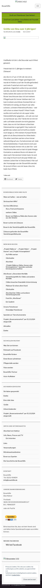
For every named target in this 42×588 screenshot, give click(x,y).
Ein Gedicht (10, 302)
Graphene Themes (19, 585)
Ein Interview (11, 438)
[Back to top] (37, 583)
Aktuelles (7, 326)
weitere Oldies (11, 212)
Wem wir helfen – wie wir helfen (15, 197)
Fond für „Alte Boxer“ (13, 298)
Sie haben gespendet (11, 391)
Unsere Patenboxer (11, 307)
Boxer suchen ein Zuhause (13, 223)
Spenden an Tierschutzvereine (15, 315)
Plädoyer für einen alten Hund (17, 286)
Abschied (9, 262)
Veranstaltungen (10, 448)
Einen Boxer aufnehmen (12, 359)
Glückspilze (10, 258)
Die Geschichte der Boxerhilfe (14, 461)
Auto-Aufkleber (9, 376)
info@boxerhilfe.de (10, 480)
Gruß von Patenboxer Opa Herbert (22, 15)
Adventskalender (10, 409)
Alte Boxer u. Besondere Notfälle (16, 274)
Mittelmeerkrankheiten (12, 452)
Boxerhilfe (6, 6)
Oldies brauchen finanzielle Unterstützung (21, 282)
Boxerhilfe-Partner (10, 372)
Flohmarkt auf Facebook (12, 350)
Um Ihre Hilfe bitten (11, 206)
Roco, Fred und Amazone (15, 209)
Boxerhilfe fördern (10, 354)
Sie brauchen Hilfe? (10, 201)
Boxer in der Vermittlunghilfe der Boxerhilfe (19, 227)
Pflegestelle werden (11, 363)
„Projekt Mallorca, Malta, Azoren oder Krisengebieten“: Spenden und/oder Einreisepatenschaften (19, 267)
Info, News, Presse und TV (13, 435)
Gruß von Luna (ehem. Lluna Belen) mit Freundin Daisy (21, 21)
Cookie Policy (16, 575)
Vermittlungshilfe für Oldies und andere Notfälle (20, 277)
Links (5, 443)
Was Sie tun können (11, 345)
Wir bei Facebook (11, 541)
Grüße (18, 32)
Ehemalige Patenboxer (14, 310)
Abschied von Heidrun (12, 431)
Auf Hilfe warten (12, 254)
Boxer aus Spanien (10, 456)
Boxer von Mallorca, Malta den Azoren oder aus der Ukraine (21, 217)
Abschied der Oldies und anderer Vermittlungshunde (18, 294)
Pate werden (8, 368)
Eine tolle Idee (9, 400)
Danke (6, 330)
